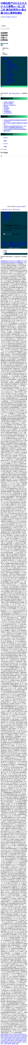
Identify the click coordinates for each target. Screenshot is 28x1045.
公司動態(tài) (10, 79)
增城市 (6, 1034)
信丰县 (13, 1039)
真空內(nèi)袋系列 (11, 66)
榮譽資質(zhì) (10, 62)
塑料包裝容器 (5, 243)
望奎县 (19, 1037)
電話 (6, 253)
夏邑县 (10, 1037)
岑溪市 (23, 1037)
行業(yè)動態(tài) (11, 80)
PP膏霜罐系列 (10, 74)
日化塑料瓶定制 (23, 242)
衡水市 (15, 1037)
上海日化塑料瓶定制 (12, 245)
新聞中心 (6, 77)
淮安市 (6, 1037)
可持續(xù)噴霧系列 (12, 65)
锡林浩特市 (6, 1035)
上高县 (5, 1043)
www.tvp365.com (19, 206)
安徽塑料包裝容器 (22, 245)
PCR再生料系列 (11, 76)
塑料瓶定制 (3, 242)
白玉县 (15, 1034)
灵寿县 (12, 1035)
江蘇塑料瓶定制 (13, 243)
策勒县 (19, 1042)
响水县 (4, 1040)
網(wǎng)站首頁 (8, 212)
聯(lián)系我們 (7, 82)
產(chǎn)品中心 (7, 63)
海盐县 (15, 1042)
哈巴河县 (22, 1034)
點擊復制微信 (4, 28)
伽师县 (13, 1043)
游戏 (18, 1034)
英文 (2, 86)
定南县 (22, 1039)
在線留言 (6, 83)
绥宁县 (20, 1035)
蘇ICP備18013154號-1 (14, 246)
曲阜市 (12, 1040)
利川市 (10, 1034)
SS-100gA (17, 209)
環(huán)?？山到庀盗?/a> (13, 68)
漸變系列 (9, 69)
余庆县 (16, 1040)
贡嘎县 (16, 1035)
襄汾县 (9, 1039)
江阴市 (8, 1040)
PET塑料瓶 (9, 71)
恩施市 (20, 1040)
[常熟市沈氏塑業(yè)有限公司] (9, 17)
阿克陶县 (6, 1042)
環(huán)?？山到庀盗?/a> (10, 105)
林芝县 (2, 1037)
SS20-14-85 (7, 209)
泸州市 (10, 1042)
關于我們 (6, 58)
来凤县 (17, 1039)
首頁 (5, 57)
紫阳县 (9, 1043)
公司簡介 (9, 60)
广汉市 (23, 1042)
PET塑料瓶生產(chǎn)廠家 (13, 242)
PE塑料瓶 (9, 72)
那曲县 (2, 1034)
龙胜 (17, 1043)
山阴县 (5, 1039)
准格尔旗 (24, 1035)
